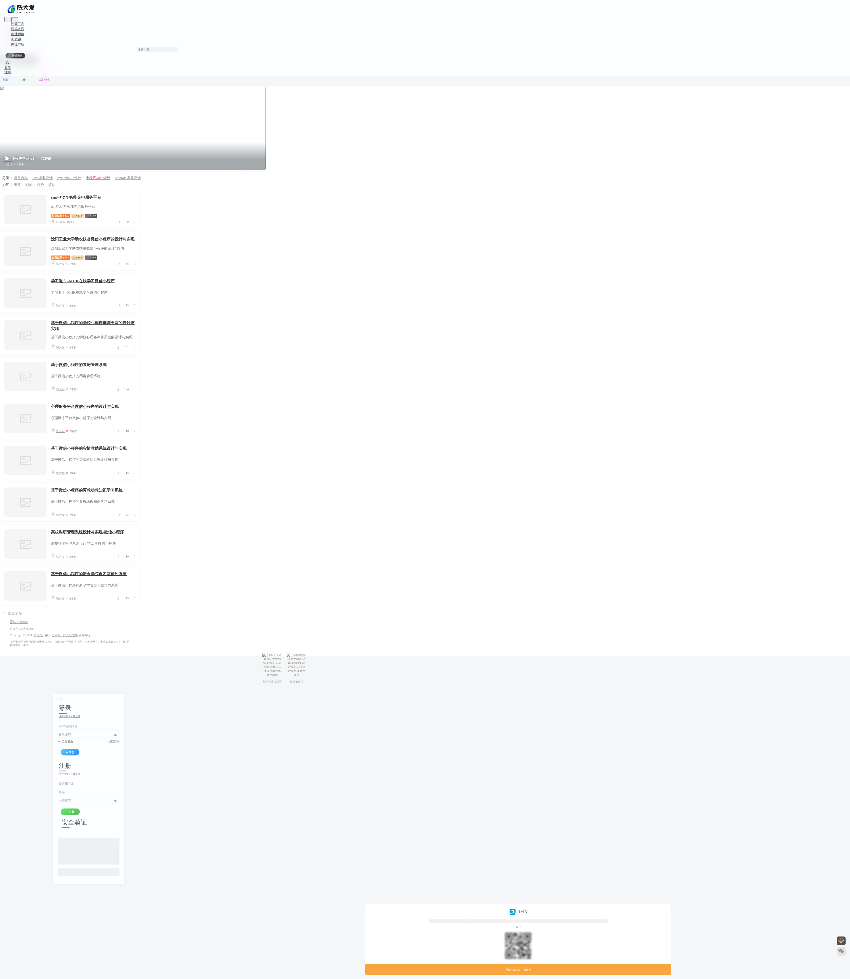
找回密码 (113, 741)
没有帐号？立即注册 (69, 716)
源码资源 (17, 29)
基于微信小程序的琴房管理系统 (79, 364)
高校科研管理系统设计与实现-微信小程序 (87, 532)
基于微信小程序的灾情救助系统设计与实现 (89, 448)
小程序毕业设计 (98, 178)
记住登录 (67, 741)
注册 (7, 72)
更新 (17, 185)
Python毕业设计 (69, 178)
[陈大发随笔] (21, 13)
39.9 (60, 215)
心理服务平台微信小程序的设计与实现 (85, 406)
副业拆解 (17, 34)
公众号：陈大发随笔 (65, 635)
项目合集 (21, 178)
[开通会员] (841, 940)
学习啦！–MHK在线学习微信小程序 (83, 281)
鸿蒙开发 (17, 24)
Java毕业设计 (42, 178)
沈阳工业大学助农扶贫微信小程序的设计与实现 (93, 239)
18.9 (92, 215)
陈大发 (38, 635)
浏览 (28, 185)
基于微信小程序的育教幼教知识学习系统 (87, 490)
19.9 (79, 257)
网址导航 (17, 44)
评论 (51, 185)
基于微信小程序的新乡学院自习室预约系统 (89, 574)
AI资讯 (16, 39)
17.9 (79, 215)
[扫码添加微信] (841, 951)
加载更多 (15, 613)
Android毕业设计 (128, 178)
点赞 (40, 185)
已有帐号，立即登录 (69, 773)
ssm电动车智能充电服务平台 (76, 197)
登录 (7, 68)
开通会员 (17, 55)
